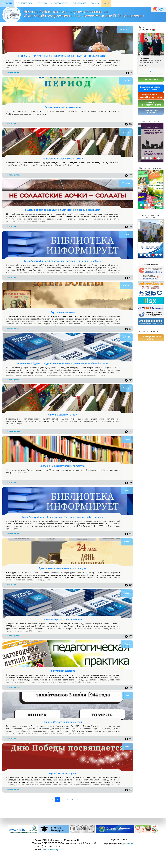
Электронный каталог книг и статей (150, 88)
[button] (160, 53)
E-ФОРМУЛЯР (79, 3)
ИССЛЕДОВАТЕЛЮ (60, 3)
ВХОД (106, 3)
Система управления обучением (151, 337)
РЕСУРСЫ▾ (41, 3)
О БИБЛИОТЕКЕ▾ (24, 3)
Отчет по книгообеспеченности (151, 103)
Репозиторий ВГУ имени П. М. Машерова (151, 95)
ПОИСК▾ (95, 3)
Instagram (129, 843)
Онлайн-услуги (151, 79)
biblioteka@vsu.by (50, 849)
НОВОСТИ (7, 3)
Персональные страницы (151, 111)
